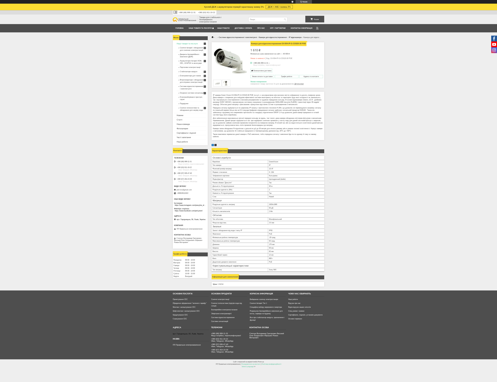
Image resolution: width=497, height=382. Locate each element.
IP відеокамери (295, 37)
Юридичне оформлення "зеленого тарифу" (190, 303)
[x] (215, 145)
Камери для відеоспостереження (273, 37)
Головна (179, 28)
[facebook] (213, 145)
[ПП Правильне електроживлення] (184, 19)
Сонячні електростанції (220, 299)
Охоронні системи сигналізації (192, 93)
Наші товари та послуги (200, 28)
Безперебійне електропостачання (224, 310)
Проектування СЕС (180, 299)
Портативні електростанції (190, 67)
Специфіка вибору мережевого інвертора (266, 307)
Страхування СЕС (180, 319)
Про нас (261, 28)
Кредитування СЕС (180, 315)
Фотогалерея (182, 128)
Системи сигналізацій (219, 321)
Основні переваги (295, 319)
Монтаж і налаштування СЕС (184, 307)
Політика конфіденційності (271, 364)
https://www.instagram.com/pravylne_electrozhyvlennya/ (190, 205)
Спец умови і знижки (296, 311)
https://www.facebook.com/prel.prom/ (189, 211)
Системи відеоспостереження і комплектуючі (238, 37)
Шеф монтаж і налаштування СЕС (186, 311)
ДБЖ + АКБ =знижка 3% (279, 7)
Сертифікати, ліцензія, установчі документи (305, 315)
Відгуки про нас (294, 303)
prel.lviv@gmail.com (184, 190)
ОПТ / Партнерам (278, 28)
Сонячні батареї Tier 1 (258, 303)
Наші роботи (182, 142)
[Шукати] (285, 19)
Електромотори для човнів (190, 76)
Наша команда (183, 124)
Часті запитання (184, 137)
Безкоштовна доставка (262, 71)
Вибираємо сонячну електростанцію (264, 299)
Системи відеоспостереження (223, 317)
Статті (179, 120)
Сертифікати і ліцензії (186, 133)
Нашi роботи (223, 28)
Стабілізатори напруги (188, 72)
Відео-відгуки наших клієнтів (299, 307)
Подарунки (184, 103)
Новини (180, 115)
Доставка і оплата (243, 28)
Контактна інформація (301, 28)
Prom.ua (261, 362)
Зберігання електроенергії (221, 314)
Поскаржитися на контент (250, 364)
